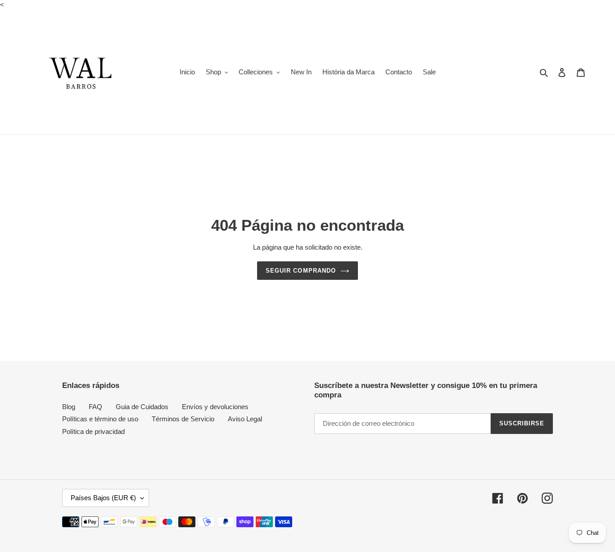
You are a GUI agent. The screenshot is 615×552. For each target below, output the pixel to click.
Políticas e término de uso (100, 419)
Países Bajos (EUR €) (103, 498)
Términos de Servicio (183, 419)
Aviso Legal (245, 419)
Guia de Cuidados (142, 407)
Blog (68, 407)
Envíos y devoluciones (215, 407)
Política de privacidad (93, 431)
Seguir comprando (301, 270)
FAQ (95, 407)
